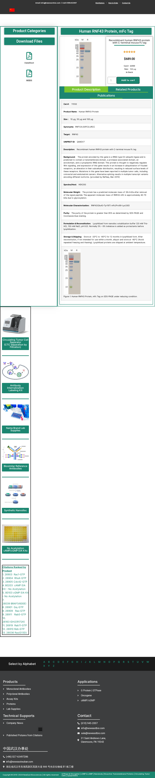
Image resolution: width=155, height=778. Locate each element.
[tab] (86, 89)
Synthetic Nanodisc (15, 510)
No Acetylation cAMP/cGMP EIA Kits (15, 549)
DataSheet (29, 63)
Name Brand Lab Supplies (15, 429)
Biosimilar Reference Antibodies (15, 467)
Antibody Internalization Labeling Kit (15, 388)
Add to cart (128, 80)
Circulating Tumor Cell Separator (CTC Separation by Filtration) (15, 343)
